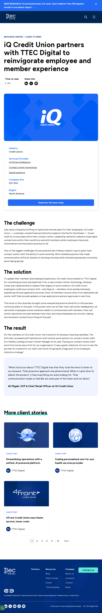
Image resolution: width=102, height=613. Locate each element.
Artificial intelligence (19, 162)
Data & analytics (17, 172)
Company (69, 569)
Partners (35, 569)
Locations (70, 578)
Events (49, 582)
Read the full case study (51, 202)
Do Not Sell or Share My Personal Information (66, 606)
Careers (69, 582)
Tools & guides (52, 587)
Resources (51, 569)
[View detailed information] (11, 17)
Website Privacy (62, 595)
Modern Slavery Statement (47, 595)
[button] (93, 17)
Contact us (88, 570)
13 (58, 541)
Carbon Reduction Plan (29, 595)
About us (69, 573)
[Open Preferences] (2, 607)
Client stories (52, 578)
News (68, 587)
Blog (48, 573)
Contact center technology (23, 167)
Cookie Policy (74, 595)
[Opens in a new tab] (5, 606)
